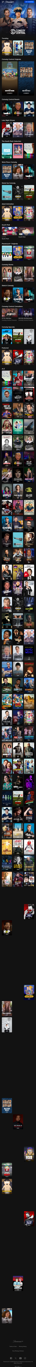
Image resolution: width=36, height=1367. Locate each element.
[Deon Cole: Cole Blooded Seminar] (18, 685)
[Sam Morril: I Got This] (18, 1170)
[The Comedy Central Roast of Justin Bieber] (7, 588)
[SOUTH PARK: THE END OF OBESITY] (7, 1170)
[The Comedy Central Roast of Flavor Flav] (18, 572)
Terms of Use (13, 1346)
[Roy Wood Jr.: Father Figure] (7, 1121)
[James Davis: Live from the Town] (29, 782)
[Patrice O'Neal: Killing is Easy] (18, 1073)
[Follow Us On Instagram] (25, 1358)
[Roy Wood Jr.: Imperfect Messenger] (18, 1121)
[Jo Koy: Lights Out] (29, 847)
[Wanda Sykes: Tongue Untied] (18, 1299)
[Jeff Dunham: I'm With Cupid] (18, 798)
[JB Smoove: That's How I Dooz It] (18, 782)
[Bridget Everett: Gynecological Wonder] (29, 475)
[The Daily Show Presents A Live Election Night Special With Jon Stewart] (29, 636)
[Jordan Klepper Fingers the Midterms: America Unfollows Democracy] (29, 895)
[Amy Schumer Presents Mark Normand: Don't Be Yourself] (7, 410)
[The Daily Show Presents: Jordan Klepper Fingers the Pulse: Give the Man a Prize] (29, 1218)
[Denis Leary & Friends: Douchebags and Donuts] (7, 685)
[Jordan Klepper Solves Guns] (7, 895)
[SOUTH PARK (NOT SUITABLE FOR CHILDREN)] (29, 1154)
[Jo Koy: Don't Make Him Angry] (18, 847)
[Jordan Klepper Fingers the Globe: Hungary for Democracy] (18, 895)
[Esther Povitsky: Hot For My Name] (18, 717)
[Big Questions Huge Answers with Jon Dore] (7, 475)
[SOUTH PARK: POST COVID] (29, 1138)
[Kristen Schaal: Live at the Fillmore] (29, 927)
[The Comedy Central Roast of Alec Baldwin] (29, 539)
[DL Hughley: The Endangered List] (18, 636)
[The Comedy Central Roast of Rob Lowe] (29, 588)
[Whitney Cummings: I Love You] (29, 1299)
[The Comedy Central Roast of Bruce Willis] (18, 556)
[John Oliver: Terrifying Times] (29, 879)
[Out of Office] (29, 1057)
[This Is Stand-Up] (18, 1235)
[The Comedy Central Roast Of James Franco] (29, 572)
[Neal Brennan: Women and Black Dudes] (29, 1024)
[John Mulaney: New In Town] (7, 879)
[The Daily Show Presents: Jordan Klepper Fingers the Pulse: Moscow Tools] (18, 911)
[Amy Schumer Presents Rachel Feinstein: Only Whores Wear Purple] (18, 410)
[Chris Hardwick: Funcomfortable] (29, 523)
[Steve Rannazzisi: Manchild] (29, 1186)
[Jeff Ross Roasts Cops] (29, 814)
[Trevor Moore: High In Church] (7, 1267)
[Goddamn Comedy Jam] (29, 733)
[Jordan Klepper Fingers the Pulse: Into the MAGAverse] (7, 911)
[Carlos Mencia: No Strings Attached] (29, 507)
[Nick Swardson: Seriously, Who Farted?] (7, 1041)
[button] (3, 2)
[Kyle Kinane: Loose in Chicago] (18, 960)
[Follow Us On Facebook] (11, 1358)
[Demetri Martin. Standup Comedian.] (29, 669)
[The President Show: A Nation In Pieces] (29, 1089)
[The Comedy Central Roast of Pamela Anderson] (18, 588)
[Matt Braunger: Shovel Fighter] (7, 992)
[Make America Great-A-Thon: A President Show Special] (18, 976)
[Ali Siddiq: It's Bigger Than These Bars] (18, 394)
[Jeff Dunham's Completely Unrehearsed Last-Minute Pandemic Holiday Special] (29, 798)
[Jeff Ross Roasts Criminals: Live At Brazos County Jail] (7, 830)
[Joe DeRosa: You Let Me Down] (7, 863)
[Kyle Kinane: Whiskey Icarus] (29, 960)
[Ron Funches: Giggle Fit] (29, 1105)
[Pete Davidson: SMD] (7, 1089)
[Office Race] (18, 1057)
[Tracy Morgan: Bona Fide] (29, 1251)
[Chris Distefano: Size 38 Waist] (18, 523)
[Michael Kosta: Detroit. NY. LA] (18, 992)
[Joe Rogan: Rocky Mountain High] (29, 863)
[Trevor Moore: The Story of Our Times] (18, 1267)
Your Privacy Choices (18, 1351)
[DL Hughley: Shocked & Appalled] (7, 636)
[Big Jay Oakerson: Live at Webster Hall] (29, 459)
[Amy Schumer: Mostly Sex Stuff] (7, 426)
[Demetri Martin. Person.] (18, 669)
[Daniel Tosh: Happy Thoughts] (18, 653)
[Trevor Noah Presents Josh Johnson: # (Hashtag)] (29, 1267)
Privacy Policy (23, 1346)
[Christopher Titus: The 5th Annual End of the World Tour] (7, 539)
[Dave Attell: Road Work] (29, 653)
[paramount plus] (9, 2)
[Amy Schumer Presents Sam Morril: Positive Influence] (29, 410)
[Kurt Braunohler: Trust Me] (18, 944)
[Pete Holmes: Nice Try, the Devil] (18, 1089)
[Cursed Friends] (29, 620)
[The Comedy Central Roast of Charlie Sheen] (29, 556)
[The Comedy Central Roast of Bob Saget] (7, 556)
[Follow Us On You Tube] (20, 1358)
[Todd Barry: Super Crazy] (7, 1251)
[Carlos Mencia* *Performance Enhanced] (7, 507)
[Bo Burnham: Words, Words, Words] (18, 475)
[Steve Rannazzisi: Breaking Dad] (18, 1186)
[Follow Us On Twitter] (15, 1358)
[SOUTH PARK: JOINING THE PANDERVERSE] (18, 1154)
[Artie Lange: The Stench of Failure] (18, 442)
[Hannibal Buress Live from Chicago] (29, 750)
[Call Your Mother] (29, 491)
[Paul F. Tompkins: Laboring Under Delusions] (29, 1073)
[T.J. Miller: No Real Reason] (18, 1202)
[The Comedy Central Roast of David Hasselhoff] (7, 572)
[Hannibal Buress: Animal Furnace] (18, 750)
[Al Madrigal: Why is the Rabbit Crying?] (7, 394)
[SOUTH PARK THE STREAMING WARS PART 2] (7, 1154)
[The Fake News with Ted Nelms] (18, 733)
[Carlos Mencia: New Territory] (18, 507)
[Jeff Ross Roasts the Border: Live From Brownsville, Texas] (18, 830)
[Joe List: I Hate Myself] (18, 863)
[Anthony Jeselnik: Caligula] (29, 426)
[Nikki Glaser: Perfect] (29, 1041)
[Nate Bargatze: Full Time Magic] (7, 1024)
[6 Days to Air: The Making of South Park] (7, 378)
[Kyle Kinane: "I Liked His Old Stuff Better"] (7, 960)
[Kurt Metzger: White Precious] (29, 944)
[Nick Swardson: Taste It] (18, 1041)
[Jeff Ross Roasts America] (18, 814)
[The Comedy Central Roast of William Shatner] (7, 604)
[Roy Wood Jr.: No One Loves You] (29, 1121)
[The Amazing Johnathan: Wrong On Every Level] (29, 394)
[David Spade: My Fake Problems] (7, 669)
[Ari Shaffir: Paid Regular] (7, 442)
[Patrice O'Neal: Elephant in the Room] (7, 1073)
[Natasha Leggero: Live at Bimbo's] (29, 1008)
